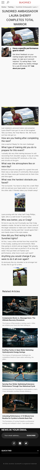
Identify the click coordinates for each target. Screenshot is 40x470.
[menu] (2, 2)
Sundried (11, 463)
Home (3, 7)
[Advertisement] (20, 86)
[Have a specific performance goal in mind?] (6, 52)
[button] (7, 2)
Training (10, 7)
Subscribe (31, 435)
